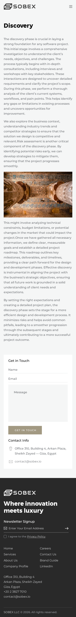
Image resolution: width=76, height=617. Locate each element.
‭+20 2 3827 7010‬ (15, 591)
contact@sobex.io (28, 461)
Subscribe (66, 528)
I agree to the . (27, 536)
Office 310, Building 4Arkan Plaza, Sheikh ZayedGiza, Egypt (23, 581)
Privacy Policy (36, 536)
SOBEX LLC (12, 612)
